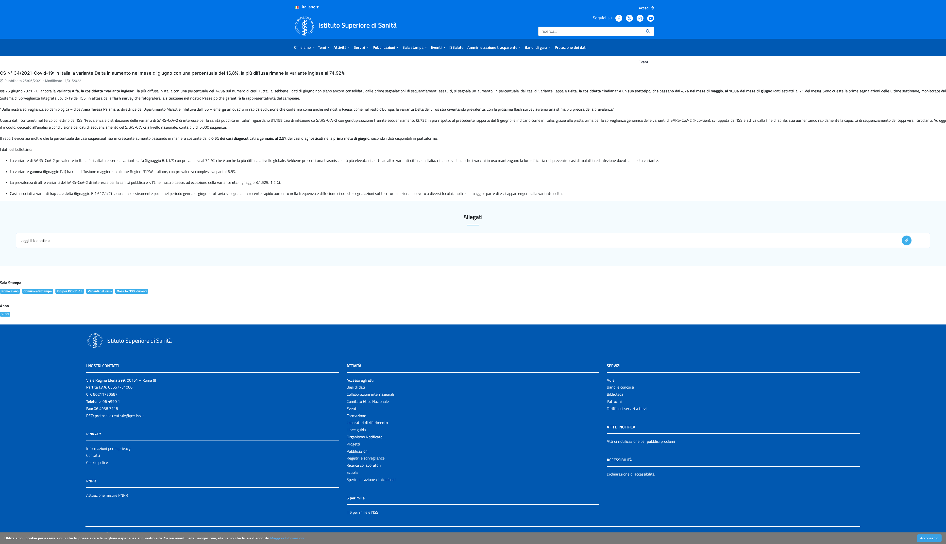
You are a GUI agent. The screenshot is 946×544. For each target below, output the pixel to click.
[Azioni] (296, 7)
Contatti (93, 455)
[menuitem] (304, 47)
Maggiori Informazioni (287, 538)
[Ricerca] (648, 31)
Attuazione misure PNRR (107, 495)
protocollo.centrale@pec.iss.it (119, 416)
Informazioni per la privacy (108, 448)
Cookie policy (97, 462)
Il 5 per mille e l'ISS (362, 512)
